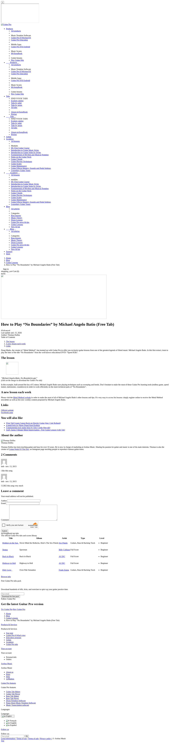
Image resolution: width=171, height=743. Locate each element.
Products (9, 29)
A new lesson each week (16, 344)
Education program (13, 638)
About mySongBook (19, 112)
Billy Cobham (64, 550)
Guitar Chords (16, 159)
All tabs (14, 107)
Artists (8, 137)
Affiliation (10, 679)
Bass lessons (16, 215)
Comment (5, 520)
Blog (8, 206)
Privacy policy (46, 738)
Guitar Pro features (8, 683)
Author (4, 501)
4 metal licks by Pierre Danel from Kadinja (23, 425)
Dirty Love (7, 570)
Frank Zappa (64, 570)
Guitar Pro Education (19, 40)
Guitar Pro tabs (12, 644)
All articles (15, 209)
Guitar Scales (16, 164)
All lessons (15, 141)
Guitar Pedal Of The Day (19, 449)
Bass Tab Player (12, 698)
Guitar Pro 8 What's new (16, 635)
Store (8, 254)
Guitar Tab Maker (13, 692)
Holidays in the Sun (10, 543)
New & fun (15, 227)
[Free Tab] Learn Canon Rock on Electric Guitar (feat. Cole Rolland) (33, 423)
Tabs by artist (16, 103)
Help (8, 677)
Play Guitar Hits (17, 60)
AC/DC (62, 556)
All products (16, 31)
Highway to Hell (9, 563)
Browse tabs (6, 577)
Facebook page (7, 412)
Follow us (5, 729)
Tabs (8, 96)
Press (8, 674)
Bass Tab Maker (12, 696)
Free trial (9, 633)
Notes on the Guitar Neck (21, 157)
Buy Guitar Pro (19, 609)
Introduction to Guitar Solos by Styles (26, 152)
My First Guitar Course (20, 148)
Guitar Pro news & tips (20, 222)
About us (9, 672)
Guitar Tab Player (13, 694)
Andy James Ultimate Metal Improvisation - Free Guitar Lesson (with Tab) (35, 430)
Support (9, 252)
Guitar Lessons (17, 224)
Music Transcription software (17, 705)
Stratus (5, 550)
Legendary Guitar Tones (20, 170)
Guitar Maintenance (19, 166)
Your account (6, 649)
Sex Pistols (63, 543)
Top (2, 741)
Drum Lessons (17, 220)
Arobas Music (6, 664)
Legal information (8, 738)
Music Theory (16, 218)
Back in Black (8, 556)
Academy (10, 139)
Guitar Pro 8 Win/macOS (21, 38)
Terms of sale (33, 738)
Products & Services (9, 625)
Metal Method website (22, 397)
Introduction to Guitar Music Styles (25, 150)
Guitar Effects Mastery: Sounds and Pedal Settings (31, 168)
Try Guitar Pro (7, 609)
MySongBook (16, 53)
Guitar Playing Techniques (21, 161)
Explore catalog (17, 101)
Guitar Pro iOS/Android (20, 47)
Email (3, 503)
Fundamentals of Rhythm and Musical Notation (30, 155)
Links (8, 346)
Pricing (14, 114)
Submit (4, 531)
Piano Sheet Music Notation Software (21, 703)
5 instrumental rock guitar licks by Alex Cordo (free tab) (28, 428)
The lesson (10, 341)
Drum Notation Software (16, 701)
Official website (7, 410)
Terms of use (22, 738)
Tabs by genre (16, 105)
